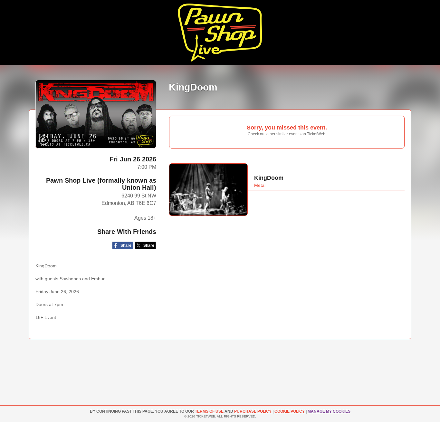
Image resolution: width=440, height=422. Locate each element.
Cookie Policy (290, 411)
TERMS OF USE (210, 411)
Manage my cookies (329, 411)
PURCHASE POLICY (253, 411)
